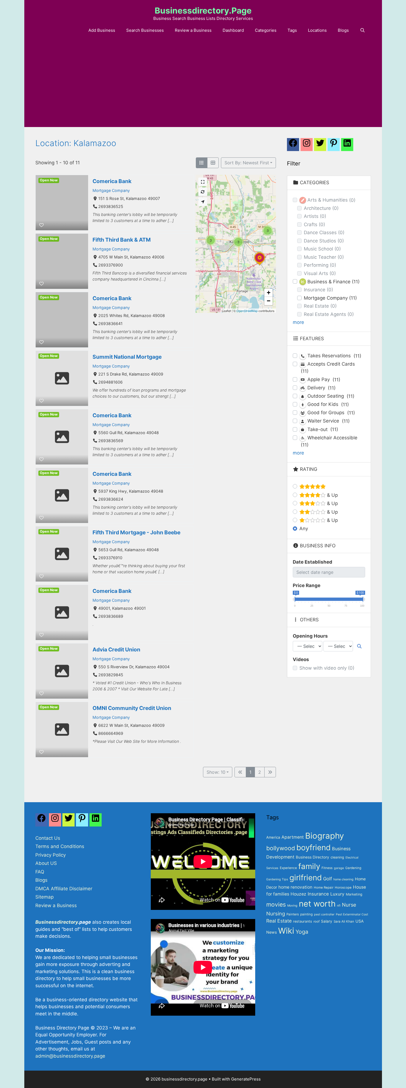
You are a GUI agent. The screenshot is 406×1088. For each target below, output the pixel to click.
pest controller (324, 914)
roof (316, 921)
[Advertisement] (203, 85)
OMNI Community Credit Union (132, 708)
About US (46, 863)
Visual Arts (320, 273)
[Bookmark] (41, 225)
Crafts (314, 224)
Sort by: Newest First (247, 162)
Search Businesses (145, 30)
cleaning (337, 857)
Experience (288, 868)
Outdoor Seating (330, 396)
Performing (320, 265)
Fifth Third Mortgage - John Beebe (136, 532)
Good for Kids (327, 404)
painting (306, 914)
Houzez (298, 894)
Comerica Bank (112, 181)
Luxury (337, 894)
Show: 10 (216, 772)
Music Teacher (324, 257)
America (273, 837)
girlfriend (305, 877)
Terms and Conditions (59, 846)
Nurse (349, 905)
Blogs (343, 30)
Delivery (321, 388)
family (309, 866)
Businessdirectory (56, 922)
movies (276, 904)
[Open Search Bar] (362, 30)
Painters (292, 914)
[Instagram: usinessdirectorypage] (306, 146)
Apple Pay (323, 379)
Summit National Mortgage (127, 356)
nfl (339, 905)
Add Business (101, 30)
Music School (322, 249)
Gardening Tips (277, 879)
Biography (324, 836)
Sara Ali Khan (344, 921)
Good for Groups (330, 413)
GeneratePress (246, 1079)
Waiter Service (328, 421)
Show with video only (326, 668)
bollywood (280, 848)
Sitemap (44, 897)
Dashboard (233, 30)
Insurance (318, 289)
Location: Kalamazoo (75, 143)
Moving (292, 905)
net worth (317, 904)
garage (339, 868)
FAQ (39, 872)
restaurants (302, 921)
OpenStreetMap (247, 310)
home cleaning (343, 879)
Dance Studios (324, 241)
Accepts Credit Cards (328, 367)
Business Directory (312, 857)
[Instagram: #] (55, 821)
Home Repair (323, 887)
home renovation (295, 887)
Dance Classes (324, 232)
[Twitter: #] (320, 146)
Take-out (322, 429)
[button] (267, 230)
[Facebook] (293, 146)
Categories (265, 30)
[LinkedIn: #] (347, 146)
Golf (327, 878)
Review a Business (193, 30)
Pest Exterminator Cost (352, 914)
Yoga (302, 931)
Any (303, 528)
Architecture (321, 208)
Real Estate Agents (329, 314)
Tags (292, 30)
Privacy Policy (50, 855)
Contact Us (47, 838)
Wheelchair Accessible (329, 441)
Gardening (353, 868)
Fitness (327, 868)
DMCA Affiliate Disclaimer (63, 888)
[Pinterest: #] (334, 146)
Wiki (286, 931)
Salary (326, 921)
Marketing (354, 894)
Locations (317, 30)
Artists (315, 216)
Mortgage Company (111, 190)
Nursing (275, 913)
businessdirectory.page (203, 10)
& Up (332, 495)
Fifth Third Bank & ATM (122, 239)
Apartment (292, 837)
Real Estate (320, 306)
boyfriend (313, 847)
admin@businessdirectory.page (70, 1056)
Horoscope (343, 887)
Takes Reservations (333, 356)
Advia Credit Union (116, 649)
